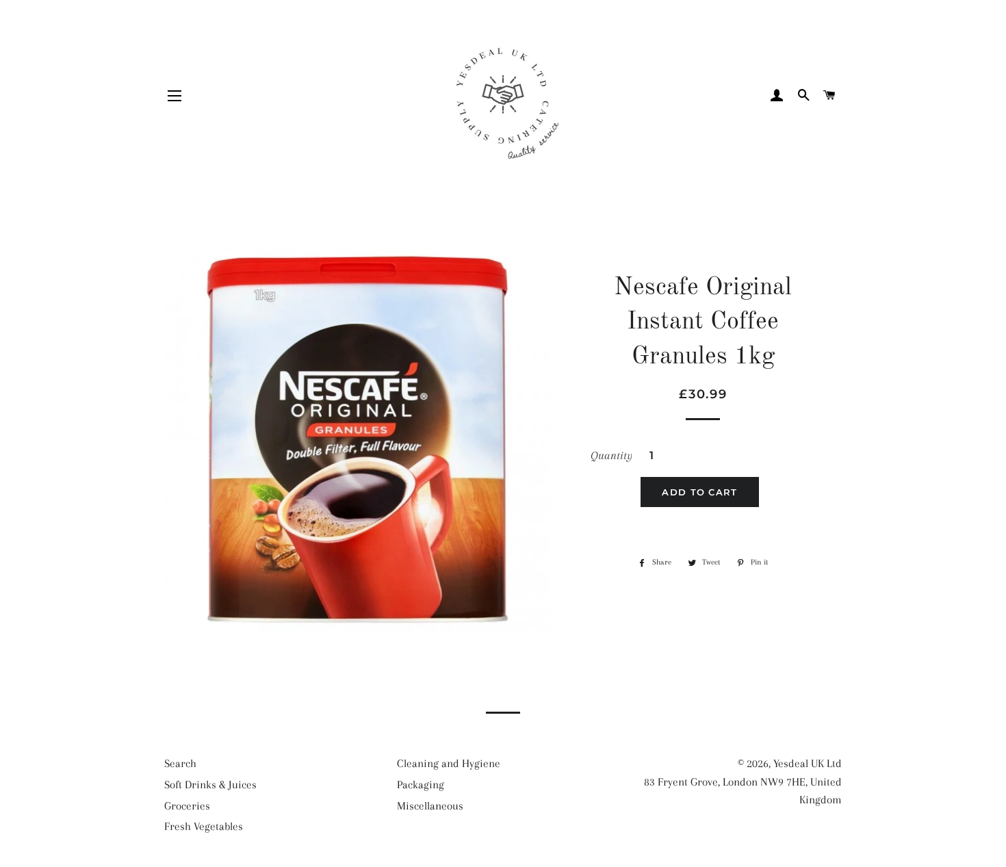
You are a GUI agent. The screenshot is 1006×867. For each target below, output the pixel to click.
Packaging (420, 784)
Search (180, 763)
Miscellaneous (430, 805)
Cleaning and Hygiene (448, 763)
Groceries (187, 805)
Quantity (611, 455)
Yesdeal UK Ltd (807, 763)
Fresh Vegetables (203, 826)
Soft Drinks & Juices (210, 784)
